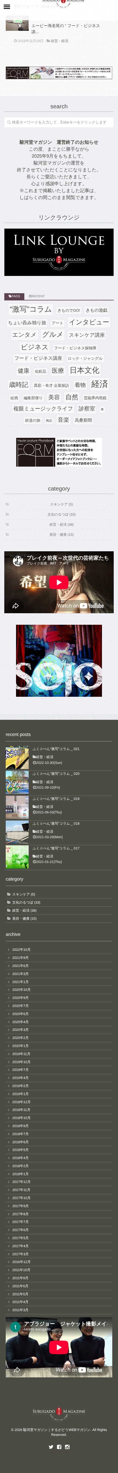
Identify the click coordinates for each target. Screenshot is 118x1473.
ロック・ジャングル (85, 358)
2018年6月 (20, 1142)
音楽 (63, 420)
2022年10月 (21, 950)
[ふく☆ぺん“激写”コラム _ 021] (17, 757)
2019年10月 (21, 1062)
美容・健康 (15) (62, 535)
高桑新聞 (83, 420)
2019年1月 (20, 1094)
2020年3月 (20, 1030)
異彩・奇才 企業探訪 (51, 385)
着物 (80, 385)
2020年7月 (20, 1006)
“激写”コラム (31, 309)
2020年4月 (20, 1022)
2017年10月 (21, 1198)
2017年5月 (20, 1238)
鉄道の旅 (32, 420)
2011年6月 (20, 1286)
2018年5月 (20, 1150)
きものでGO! (69, 310)
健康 (23, 371)
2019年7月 (20, 1070)
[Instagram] (67, 1447)
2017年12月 (21, 1182)
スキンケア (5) (61, 504)
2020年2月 (20, 1038)
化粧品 (40, 371)
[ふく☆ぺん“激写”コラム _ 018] (17, 832)
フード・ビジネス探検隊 (75, 348)
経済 (99, 384)
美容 (54, 397)
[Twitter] (51, 1447)
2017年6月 (20, 1230)
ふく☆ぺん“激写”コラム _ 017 (56, 848)
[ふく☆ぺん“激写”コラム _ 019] (17, 807)
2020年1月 (20, 1046)
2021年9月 (20, 958)
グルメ (52, 334)
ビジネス (34, 347)
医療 (58, 370)
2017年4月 (20, 1246)
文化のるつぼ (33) (62, 514)
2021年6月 (20, 966)
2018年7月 (20, 1134)
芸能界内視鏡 (95, 398)
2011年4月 (20, 1302)
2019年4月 (20, 1078)
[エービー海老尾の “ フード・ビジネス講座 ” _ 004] (17, 23)
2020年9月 (20, 998)
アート (57, 323)
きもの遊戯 (96, 310)
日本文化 (84, 370)
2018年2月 (20, 1166)
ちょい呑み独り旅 (27, 322)
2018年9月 (20, 1126)
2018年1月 (20, 1174)
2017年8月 (20, 1214)
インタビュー (89, 322)
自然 (71, 397)
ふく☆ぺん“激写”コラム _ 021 (56, 749)
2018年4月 (20, 1158)
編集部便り (33, 398)
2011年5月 (20, 1294)
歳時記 (18, 384)
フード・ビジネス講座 (38, 358)
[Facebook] (59, 1447)
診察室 (86, 409)
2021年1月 (20, 982)
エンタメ (24, 335)
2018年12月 (21, 1102)
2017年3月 (20, 1254)
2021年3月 (20, 974)
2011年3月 (20, 1310)
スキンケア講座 (87, 335)
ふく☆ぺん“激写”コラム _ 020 (56, 774)
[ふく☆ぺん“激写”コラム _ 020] (17, 782)
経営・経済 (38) (62, 524)
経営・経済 (59, 41)
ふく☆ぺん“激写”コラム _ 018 (56, 823)
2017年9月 (20, 1206)
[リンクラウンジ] (59, 252)
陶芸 (49, 421)
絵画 (14, 398)
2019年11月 (21, 1054)
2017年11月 (21, 1190)
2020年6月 (20, 1014)
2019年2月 (20, 1086)
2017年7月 (20, 1222)
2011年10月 (21, 1270)
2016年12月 (21, 1262)
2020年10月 (21, 990)
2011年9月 (20, 1278)
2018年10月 (21, 1118)
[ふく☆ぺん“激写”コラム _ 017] (17, 856)
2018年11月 (21, 1110)
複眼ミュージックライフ (43, 409)
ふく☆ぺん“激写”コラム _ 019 (56, 799)
